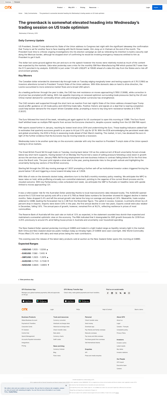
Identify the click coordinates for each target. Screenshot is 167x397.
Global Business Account (29, 320)
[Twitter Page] (116, 293)
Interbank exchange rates (61, 323)
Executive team (122, 365)
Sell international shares (92, 342)
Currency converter (59, 320)
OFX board (120, 362)
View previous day (26, 279)
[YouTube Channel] (124, 293)
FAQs (78, 309)
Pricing (82, 7)
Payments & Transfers (28, 323)
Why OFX (71, 7)
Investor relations (122, 352)
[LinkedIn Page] (112, 293)
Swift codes (57, 339)
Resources (92, 7)
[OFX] (8, 7)
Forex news (56, 355)
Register (156, 7)
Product (60, 7)
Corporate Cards (27, 326)
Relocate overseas (91, 333)
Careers (119, 368)
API (86, 352)
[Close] (66, 385)
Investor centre (121, 343)
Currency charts (58, 336)
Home (20, 13)
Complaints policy (122, 330)
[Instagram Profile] (129, 293)
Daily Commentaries (31, 13)
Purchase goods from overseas (95, 339)
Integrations (25, 342)
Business (8, 2)
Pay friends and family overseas (95, 330)
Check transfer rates (59, 330)
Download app (89, 326)
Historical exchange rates (61, 326)
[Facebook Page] (107, 293)
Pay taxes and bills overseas (94, 336)
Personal (17, 2)
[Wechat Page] (120, 293)
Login (52, 309)
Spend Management (28, 336)
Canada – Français (122, 326)
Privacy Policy (121, 333)
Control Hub (25, 333)
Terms (117, 392)
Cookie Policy (13, 392)
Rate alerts (56, 333)
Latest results (121, 346)
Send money (89, 323)
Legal (118, 323)
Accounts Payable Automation (31, 339)
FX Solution (25, 330)
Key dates (120, 349)
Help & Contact (107, 309)
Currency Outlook (58, 349)
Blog (54, 352)
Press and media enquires (93, 355)
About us (119, 320)
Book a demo (139, 309)
